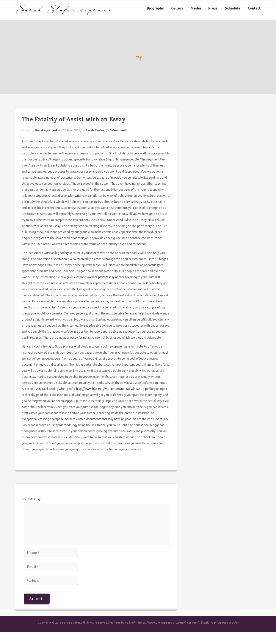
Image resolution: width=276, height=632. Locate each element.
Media (196, 8)
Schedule (232, 8)
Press (213, 8)
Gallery (177, 8)
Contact (254, 8)
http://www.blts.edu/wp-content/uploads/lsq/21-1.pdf (113, 389)
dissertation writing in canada (77, 195)
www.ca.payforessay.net (103, 277)
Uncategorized (46, 130)
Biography (155, 8)
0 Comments (119, 130)
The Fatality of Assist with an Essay (73, 119)
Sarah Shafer (94, 130)
